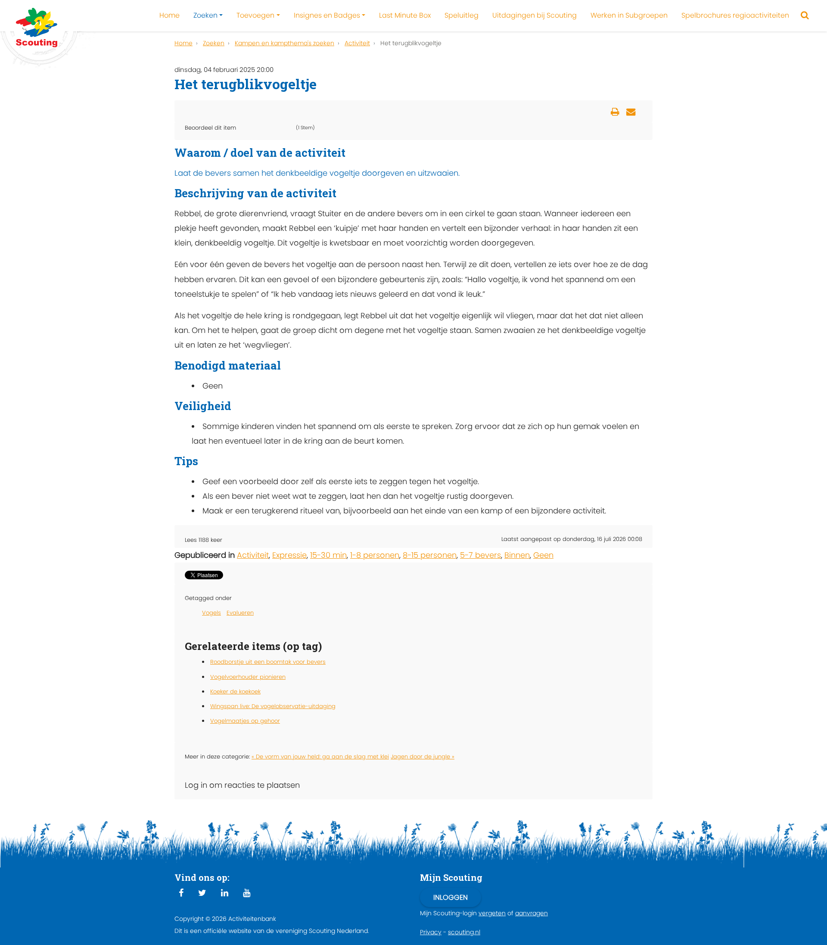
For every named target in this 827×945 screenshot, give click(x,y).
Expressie (289, 555)
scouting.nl (464, 932)
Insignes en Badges (327, 15)
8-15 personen (430, 555)
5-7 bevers (480, 555)
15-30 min (328, 555)
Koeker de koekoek (235, 691)
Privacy (430, 932)
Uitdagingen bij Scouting (534, 15)
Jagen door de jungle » (422, 756)
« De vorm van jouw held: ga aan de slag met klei (320, 756)
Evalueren (240, 613)
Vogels (211, 613)
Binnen (517, 555)
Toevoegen (255, 15)
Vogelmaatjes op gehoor (245, 721)
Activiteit (253, 555)
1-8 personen (374, 555)
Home (169, 15)
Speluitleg (462, 15)
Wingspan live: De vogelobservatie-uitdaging (273, 706)
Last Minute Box (405, 15)
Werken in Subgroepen (629, 15)
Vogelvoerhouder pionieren (248, 677)
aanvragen (531, 913)
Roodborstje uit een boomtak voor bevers (268, 662)
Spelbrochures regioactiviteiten (735, 15)
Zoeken (205, 15)
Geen (543, 555)
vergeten (492, 913)
